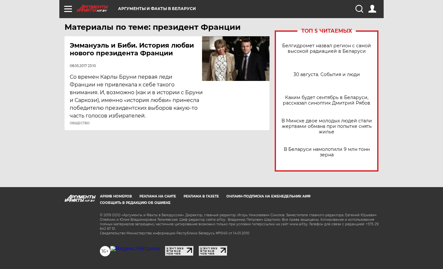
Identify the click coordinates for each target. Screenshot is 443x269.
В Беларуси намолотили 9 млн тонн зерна (327, 152)
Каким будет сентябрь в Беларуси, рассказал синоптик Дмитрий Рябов (326, 100)
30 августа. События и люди (326, 74)
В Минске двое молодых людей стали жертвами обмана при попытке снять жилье (326, 126)
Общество (80, 123)
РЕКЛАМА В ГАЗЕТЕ (201, 196)
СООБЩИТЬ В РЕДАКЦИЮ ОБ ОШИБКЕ (135, 203)
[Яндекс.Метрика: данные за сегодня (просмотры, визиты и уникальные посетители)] (135, 248)
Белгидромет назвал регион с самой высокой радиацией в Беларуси (326, 48)
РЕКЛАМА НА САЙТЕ (157, 196)
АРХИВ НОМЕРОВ (116, 196)
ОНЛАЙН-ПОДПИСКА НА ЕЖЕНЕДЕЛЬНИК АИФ (268, 196)
